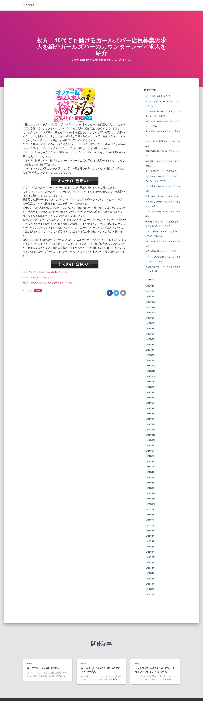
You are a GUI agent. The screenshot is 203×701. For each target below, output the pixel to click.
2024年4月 (150, 408)
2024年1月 (150, 424)
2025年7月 (150, 328)
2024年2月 (150, 419)
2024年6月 (150, 398)
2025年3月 (150, 350)
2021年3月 (150, 573)
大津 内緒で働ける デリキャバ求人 (161, 196)
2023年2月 (150, 483)
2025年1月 (150, 360)
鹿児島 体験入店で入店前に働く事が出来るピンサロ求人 (48, 282)
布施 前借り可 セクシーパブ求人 (160, 251)
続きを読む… (60, 676)
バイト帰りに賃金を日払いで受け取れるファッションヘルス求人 (154, 669)
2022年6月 (150, 525)
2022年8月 (150, 515)
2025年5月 (150, 339)
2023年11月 (150, 435)
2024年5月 (150, 403)
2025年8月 (150, 323)
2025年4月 (150, 344)
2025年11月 (150, 307)
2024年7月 (150, 392)
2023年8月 (150, 451)
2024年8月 (150, 387)
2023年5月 (150, 467)
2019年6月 (150, 589)
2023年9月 (150, 445)
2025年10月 (150, 313)
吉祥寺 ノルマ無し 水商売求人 (37, 277)
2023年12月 (150, 429)
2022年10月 (150, 504)
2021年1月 (150, 584)
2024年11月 (150, 371)
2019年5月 (150, 594)
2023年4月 (150, 472)
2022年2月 (150, 546)
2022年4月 (150, 536)
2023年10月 (150, 440)
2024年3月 (150, 414)
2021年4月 (150, 568)
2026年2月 (150, 291)
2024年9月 (150, 382)
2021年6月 (150, 557)
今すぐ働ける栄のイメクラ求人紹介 (160, 171)
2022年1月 (150, 552)
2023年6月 (150, 461)
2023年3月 (150, 477)
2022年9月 (150, 509)
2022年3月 (150, 541)
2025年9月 (150, 318)
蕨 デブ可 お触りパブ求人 (158, 96)
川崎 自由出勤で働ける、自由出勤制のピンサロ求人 (46, 272)
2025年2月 (150, 355)
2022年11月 (150, 499)
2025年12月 (150, 302)
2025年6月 (150, 334)
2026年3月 (150, 286)
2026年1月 (150, 297)
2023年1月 (150, 488)
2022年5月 (150, 531)
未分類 (38, 290)
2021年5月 (150, 562)
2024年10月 (150, 376)
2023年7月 (150, 456)
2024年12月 (150, 366)
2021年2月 (150, 578)
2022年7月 (150, 520)
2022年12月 (150, 493)
